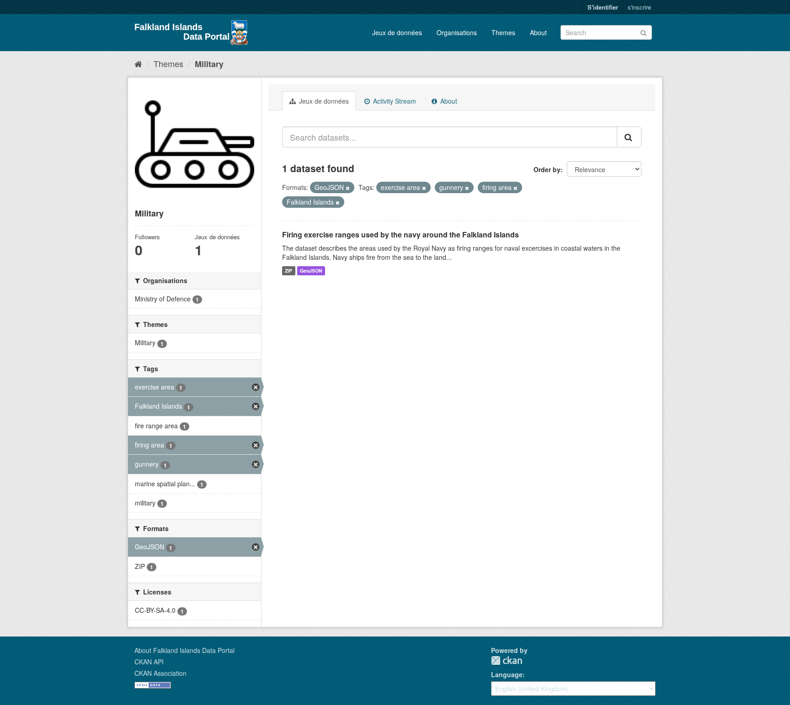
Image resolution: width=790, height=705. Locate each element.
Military (209, 64)
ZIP (288, 270)
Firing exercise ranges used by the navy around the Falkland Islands (400, 234)
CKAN (506, 660)
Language (507, 674)
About (538, 32)
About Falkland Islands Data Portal (184, 650)
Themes (503, 32)
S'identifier (602, 7)
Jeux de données (397, 32)
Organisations (457, 32)
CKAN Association (160, 673)
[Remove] (348, 187)
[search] (629, 136)
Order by (547, 169)
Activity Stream (393, 100)
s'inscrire (639, 7)
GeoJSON (311, 270)
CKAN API (149, 661)
